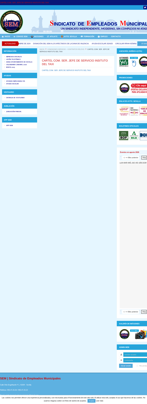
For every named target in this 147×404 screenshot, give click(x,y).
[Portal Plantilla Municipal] (124, 111)
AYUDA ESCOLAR (12, 84)
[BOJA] (134, 135)
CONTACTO (116, 36)
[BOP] (124, 135)
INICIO (7, 36)
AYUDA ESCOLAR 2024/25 (95, 44)
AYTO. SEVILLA (70, 36)
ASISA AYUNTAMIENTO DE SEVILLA (19, 62)
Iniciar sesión (126, 366)
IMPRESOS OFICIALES (14, 57)
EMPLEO (104, 36)
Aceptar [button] (91, 401)
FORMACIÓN (89, 36)
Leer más (99, 401)
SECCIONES (38, 36)
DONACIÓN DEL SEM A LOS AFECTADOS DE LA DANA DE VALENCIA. (54, 44)
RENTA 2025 (10, 67)
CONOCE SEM (21, 36)
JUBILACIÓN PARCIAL (13, 112)
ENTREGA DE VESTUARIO (15, 98)
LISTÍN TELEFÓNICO (13, 59)
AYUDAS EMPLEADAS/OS (15, 81)
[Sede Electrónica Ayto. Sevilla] (134, 111)
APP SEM (9, 125)
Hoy (144, 158)
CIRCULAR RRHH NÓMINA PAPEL (122, 44)
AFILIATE (53, 36)
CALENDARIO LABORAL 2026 (16, 65)
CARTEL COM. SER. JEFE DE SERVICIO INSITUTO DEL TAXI (24, 3)
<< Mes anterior (132, 158)
